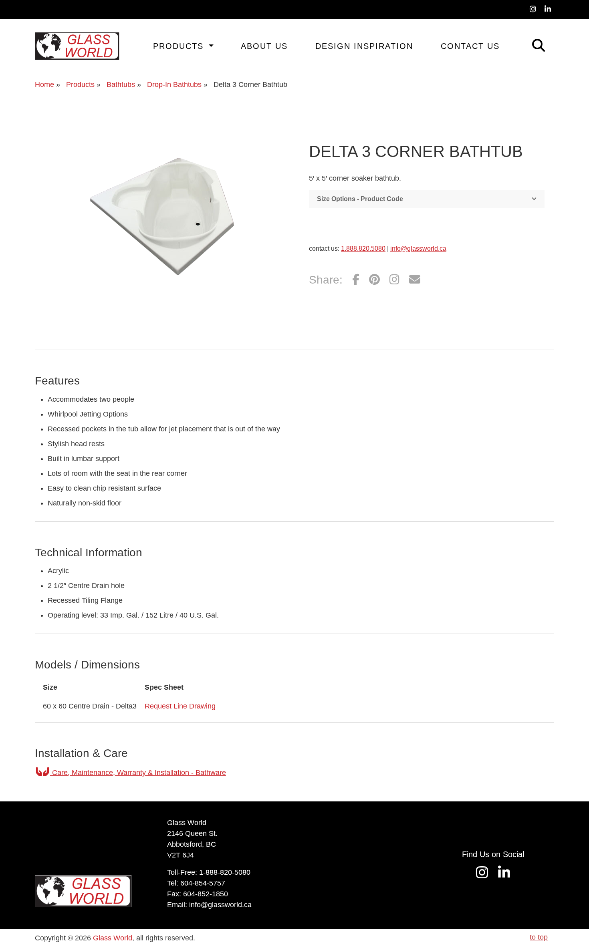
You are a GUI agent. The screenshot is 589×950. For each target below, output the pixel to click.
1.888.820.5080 (363, 248)
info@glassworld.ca (418, 248)
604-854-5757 (202, 883)
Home (44, 85)
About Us (264, 46)
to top (539, 937)
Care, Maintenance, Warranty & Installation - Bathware (138, 773)
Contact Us (470, 46)
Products (180, 46)
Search (527, 44)
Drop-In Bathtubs (174, 85)
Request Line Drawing (180, 706)
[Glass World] (77, 46)
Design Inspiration (364, 46)
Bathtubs (121, 85)
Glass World (112, 938)
